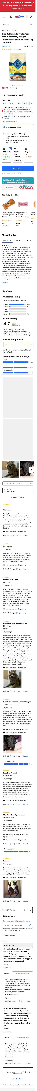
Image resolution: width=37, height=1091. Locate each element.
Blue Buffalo (6, 46)
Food (8, 30)
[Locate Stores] (27, 16)
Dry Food (15, 30)
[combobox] (17, 24)
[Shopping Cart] (31, 16)
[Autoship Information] (24, 133)
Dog (3, 30)
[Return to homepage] (19, 16)
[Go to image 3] (16, 85)
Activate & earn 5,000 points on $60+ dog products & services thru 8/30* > (18, 5)
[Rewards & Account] (11, 17)
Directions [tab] (28, 240)
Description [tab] (7, 240)
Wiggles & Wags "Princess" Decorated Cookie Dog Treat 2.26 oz (22, 215)
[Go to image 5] (19, 85)
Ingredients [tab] (18, 240)
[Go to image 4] (17, 85)
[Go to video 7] (22, 85)
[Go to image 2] (14, 85)
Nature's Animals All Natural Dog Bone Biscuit (8, 215)
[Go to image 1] (12, 85)
